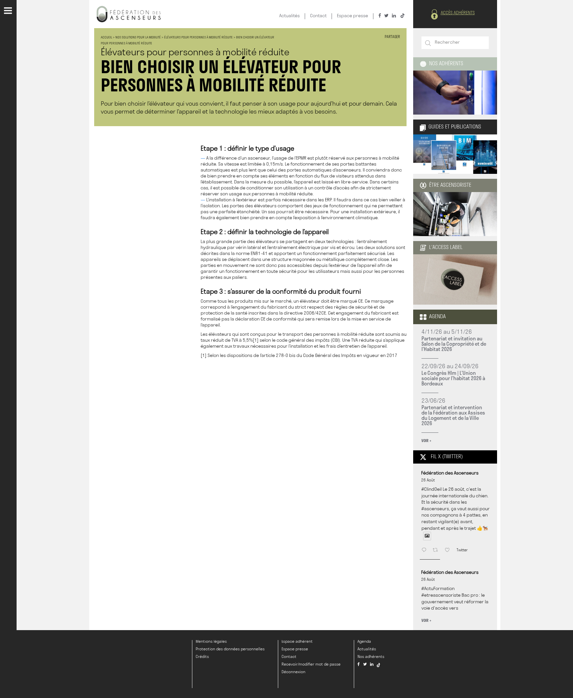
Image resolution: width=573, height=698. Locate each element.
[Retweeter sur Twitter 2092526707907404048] (437, 550)
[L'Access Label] (455, 301)
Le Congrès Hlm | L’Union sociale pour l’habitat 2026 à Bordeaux (453, 378)
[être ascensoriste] (455, 232)
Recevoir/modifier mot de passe (311, 665)
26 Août (428, 480)
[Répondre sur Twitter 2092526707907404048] (425, 550)
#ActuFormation (438, 588)
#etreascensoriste (441, 595)
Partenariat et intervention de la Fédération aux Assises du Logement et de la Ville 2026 (453, 415)
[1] (256, 340)
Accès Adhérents (458, 13)
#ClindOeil (431, 489)
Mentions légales (211, 642)
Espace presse (352, 16)
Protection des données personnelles (230, 649)
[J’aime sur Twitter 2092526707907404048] (449, 550)
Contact (318, 16)
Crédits (202, 657)
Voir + (426, 440)
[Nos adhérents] (455, 93)
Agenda (437, 317)
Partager (392, 37)
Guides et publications (454, 127)
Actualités (289, 16)
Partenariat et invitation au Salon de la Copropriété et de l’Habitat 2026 (453, 343)
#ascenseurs (435, 509)
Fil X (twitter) (447, 457)
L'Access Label (446, 247)
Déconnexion (293, 672)
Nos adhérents (446, 64)
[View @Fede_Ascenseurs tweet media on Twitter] (427, 536)
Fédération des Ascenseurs (449, 473)
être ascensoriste (450, 185)
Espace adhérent (297, 642)
